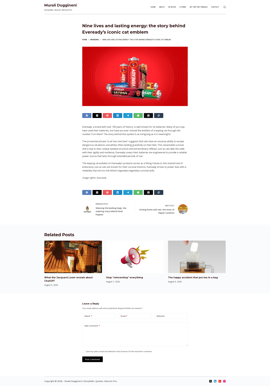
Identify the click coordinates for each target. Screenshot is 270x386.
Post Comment (92, 359)
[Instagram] (224, 381)
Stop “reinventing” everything (124, 277)
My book (172, 7)
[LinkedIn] (117, 115)
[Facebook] (86, 115)
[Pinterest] (107, 115)
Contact (215, 7)
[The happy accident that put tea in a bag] (197, 257)
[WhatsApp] (138, 115)
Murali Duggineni (60, 5)
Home (153, 7)
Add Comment (92, 325)
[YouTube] (220, 381)
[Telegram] (127, 115)
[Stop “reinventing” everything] (135, 257)
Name (88, 316)
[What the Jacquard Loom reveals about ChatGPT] (73, 257)
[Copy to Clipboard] (158, 115)
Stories (182, 7)
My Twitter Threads (199, 7)
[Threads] (148, 115)
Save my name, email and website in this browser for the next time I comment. (119, 351)
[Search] (225, 7)
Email (124, 316)
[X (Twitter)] (97, 115)
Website (161, 316)
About (162, 7)
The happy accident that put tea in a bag (193, 277)
